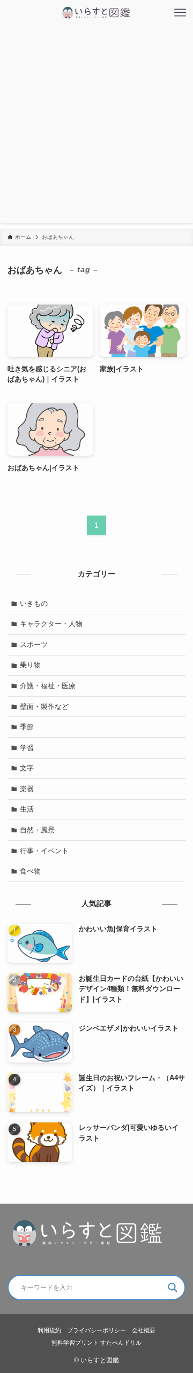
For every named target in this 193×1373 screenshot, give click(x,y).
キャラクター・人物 (51, 624)
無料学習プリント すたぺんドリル (96, 1342)
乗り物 (30, 665)
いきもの (34, 603)
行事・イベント (44, 851)
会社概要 (143, 1330)
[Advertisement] (96, 127)
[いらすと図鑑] (96, 13)
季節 (27, 727)
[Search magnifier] (172, 1287)
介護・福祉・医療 (48, 686)
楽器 (27, 789)
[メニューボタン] (180, 13)
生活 (27, 809)
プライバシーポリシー (96, 1330)
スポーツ (34, 645)
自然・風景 (37, 830)
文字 (27, 768)
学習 (27, 748)
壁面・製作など (44, 707)
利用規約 (49, 1330)
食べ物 (30, 871)
